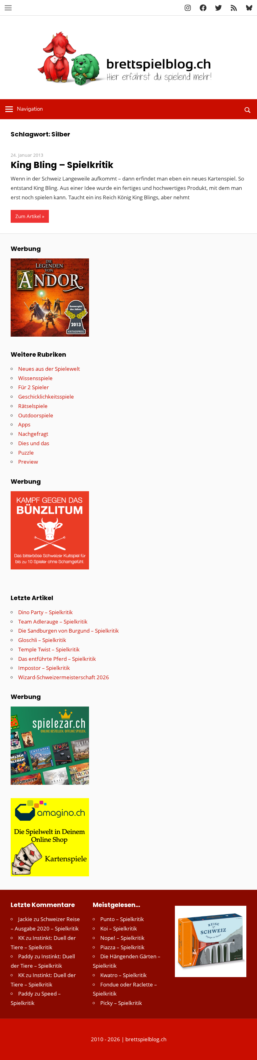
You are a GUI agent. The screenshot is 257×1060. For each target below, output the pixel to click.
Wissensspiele (35, 378)
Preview (28, 461)
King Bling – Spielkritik (62, 165)
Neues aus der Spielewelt (49, 368)
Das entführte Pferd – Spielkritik (57, 658)
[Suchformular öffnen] (248, 109)
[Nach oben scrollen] (246, 1049)
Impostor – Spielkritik (44, 667)
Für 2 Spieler (33, 387)
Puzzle (26, 452)
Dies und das (33, 443)
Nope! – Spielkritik (122, 937)
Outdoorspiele (35, 415)
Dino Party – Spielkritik (45, 612)
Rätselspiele (33, 406)
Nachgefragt (33, 433)
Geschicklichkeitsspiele (46, 396)
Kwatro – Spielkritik (123, 975)
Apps (24, 424)
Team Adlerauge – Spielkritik (52, 621)
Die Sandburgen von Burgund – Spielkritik (68, 630)
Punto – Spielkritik (122, 919)
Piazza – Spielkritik (122, 947)
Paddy (25, 956)
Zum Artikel (28, 216)
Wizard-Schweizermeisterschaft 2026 (63, 677)
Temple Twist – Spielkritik (49, 649)
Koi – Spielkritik (118, 928)
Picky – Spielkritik (121, 1002)
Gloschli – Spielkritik (42, 640)
